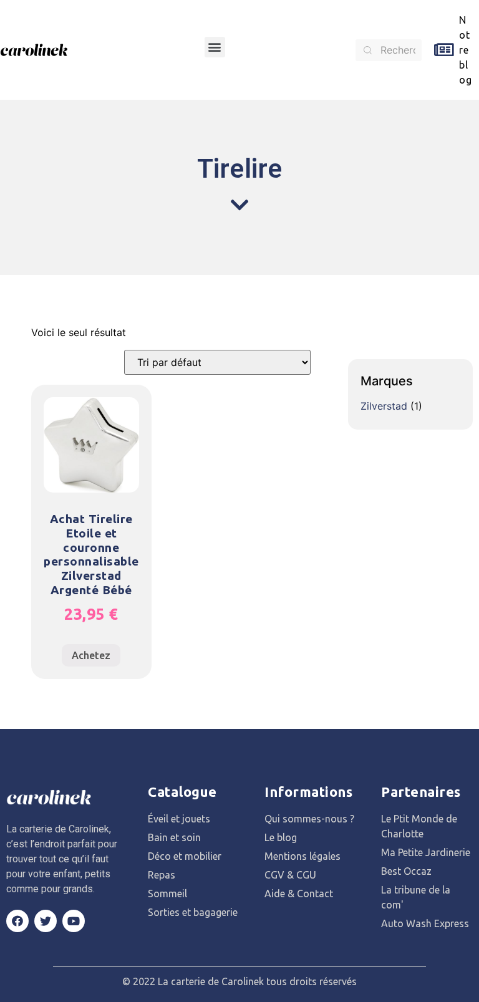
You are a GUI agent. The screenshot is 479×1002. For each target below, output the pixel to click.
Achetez (91, 655)
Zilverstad (383, 406)
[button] (215, 47)
